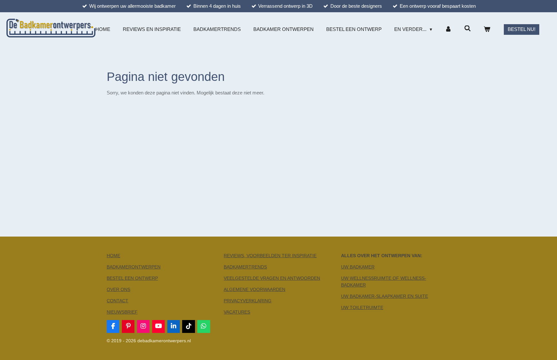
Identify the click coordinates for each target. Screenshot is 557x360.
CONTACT (117, 300)
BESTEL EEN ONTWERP (132, 278)
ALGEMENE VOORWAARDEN (254, 289)
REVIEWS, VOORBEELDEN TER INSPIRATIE (270, 255)
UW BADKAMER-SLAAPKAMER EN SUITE (384, 296)
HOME (113, 255)
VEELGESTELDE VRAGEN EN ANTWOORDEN (272, 278)
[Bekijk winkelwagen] (487, 29)
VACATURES (237, 312)
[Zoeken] (467, 28)
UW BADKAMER (358, 266)
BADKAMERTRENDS (245, 266)
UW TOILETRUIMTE (362, 307)
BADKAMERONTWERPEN (134, 266)
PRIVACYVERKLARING (247, 300)
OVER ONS (118, 289)
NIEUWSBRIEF (122, 312)
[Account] (448, 29)
